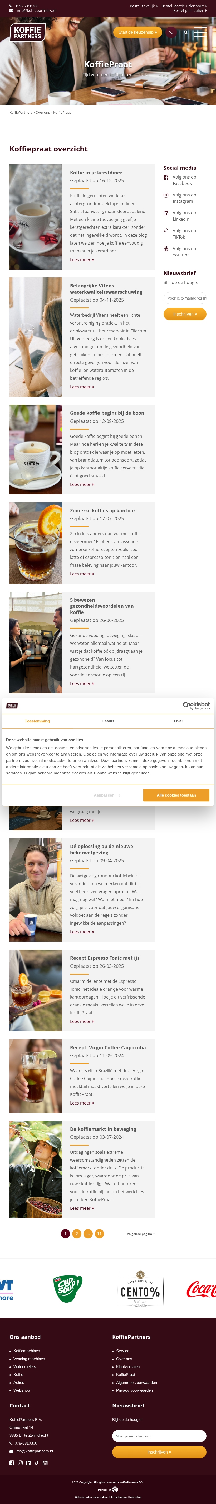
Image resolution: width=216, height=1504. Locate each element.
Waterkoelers (24, 1366)
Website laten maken (88, 1497)
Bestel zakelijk (143, 5)
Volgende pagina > (141, 1233)
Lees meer (81, 259)
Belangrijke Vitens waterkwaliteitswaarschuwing (106, 288)
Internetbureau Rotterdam (125, 1497)
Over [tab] (178, 721)
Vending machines (29, 1358)
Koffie (18, 1374)
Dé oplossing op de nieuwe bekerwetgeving (101, 849)
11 (99, 1234)
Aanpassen (104, 795)
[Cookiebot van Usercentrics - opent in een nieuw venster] (187, 706)
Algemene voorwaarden (136, 1382)
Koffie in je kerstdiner (96, 172)
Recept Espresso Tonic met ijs (105, 958)
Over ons (124, 1358)
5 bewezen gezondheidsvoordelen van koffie (102, 606)
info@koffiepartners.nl (36, 10)
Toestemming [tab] (37, 721)
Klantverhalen (128, 1366)
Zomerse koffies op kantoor (102, 510)
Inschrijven (184, 314)
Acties (18, 1382)
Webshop (21, 1390)
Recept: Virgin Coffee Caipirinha (108, 1047)
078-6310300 (27, 5)
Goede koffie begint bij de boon (107, 413)
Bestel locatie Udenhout (183, 5)
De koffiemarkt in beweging (103, 1129)
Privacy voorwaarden (134, 1390)
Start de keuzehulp (137, 32)
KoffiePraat (125, 1374)
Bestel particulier (189, 10)
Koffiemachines (26, 1351)
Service (122, 1351)
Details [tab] (108, 721)
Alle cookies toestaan (176, 795)
